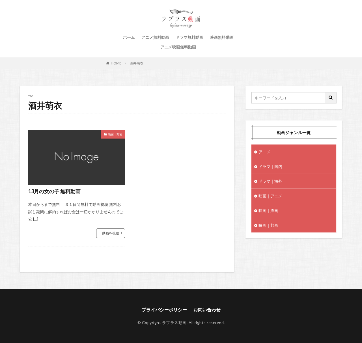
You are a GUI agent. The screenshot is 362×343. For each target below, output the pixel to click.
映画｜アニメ (270, 195)
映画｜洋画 (268, 210)
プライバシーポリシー (164, 309)
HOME (116, 63)
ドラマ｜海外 (270, 181)
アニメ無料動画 (155, 37)
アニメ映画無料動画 (178, 46)
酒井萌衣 (136, 63)
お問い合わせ (207, 309)
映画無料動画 (222, 37)
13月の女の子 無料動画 (54, 191)
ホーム (129, 37)
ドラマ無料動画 (189, 37)
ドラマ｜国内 (270, 166)
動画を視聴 (110, 233)
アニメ (264, 151)
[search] (331, 97)
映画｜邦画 (115, 134)
